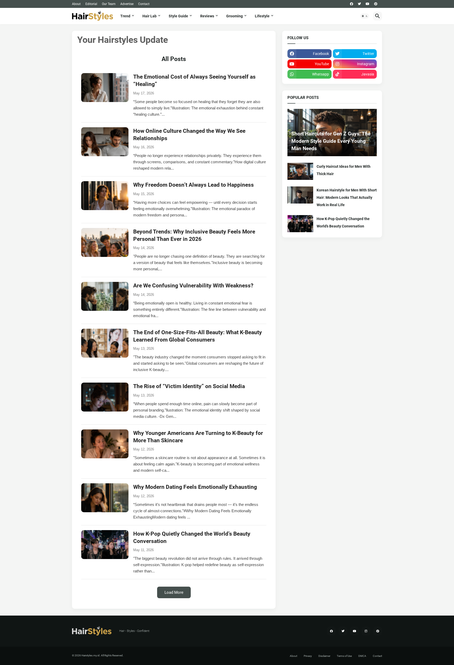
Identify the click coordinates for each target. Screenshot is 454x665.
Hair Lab (149, 16)
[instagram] (366, 631)
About (76, 4)
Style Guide (178, 16)
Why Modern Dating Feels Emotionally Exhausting (195, 487)
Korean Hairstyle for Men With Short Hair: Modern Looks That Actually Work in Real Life (347, 197)
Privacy (308, 655)
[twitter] (359, 4)
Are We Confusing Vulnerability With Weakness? (193, 285)
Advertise (126, 4)
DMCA (362, 655)
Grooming (234, 16)
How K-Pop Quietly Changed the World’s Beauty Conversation (343, 222)
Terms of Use (344, 655)
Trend (125, 16)
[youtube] (367, 4)
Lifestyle (262, 16)
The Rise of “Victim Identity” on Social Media (189, 386)
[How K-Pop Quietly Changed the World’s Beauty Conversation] (300, 223)
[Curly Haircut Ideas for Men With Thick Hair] (300, 171)
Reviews (207, 16)
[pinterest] (375, 4)
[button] (364, 16)
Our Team (109, 4)
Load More (173, 592)
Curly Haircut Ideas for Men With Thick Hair (343, 170)
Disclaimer (324, 655)
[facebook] (351, 4)
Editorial (91, 4)
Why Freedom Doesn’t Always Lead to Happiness (193, 185)
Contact (143, 4)
